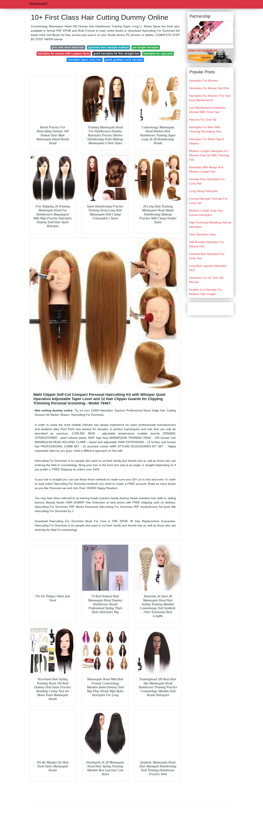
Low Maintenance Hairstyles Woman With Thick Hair (207, 110)
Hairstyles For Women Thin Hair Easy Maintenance (210, 98)
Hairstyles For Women (203, 80)
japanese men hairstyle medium (108, 47)
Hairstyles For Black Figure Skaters (206, 141)
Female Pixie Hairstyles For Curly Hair (207, 181)
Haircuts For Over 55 (202, 119)
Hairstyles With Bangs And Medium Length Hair (206, 169)
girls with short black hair (68, 47)
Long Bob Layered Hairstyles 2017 (208, 268)
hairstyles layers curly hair (84, 59)
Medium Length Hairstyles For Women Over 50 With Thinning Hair (209, 155)
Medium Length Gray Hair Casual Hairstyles (206, 212)
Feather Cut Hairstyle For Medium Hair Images (205, 292)
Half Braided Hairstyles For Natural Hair (206, 244)
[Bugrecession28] (210, 32)
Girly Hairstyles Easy (202, 234)
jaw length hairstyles (146, 47)
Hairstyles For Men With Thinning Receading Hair (205, 129)
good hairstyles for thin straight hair (116, 53)
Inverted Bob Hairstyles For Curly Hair (207, 256)
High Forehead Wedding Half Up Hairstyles (210, 224)
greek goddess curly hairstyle (124, 59)
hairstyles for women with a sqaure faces (64, 53)
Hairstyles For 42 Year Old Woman (206, 280)
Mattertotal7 (38, 4)
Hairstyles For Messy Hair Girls (209, 88)
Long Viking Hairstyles (203, 191)
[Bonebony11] (210, 55)
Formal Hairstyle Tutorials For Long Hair (208, 201)
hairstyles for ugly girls (158, 53)
